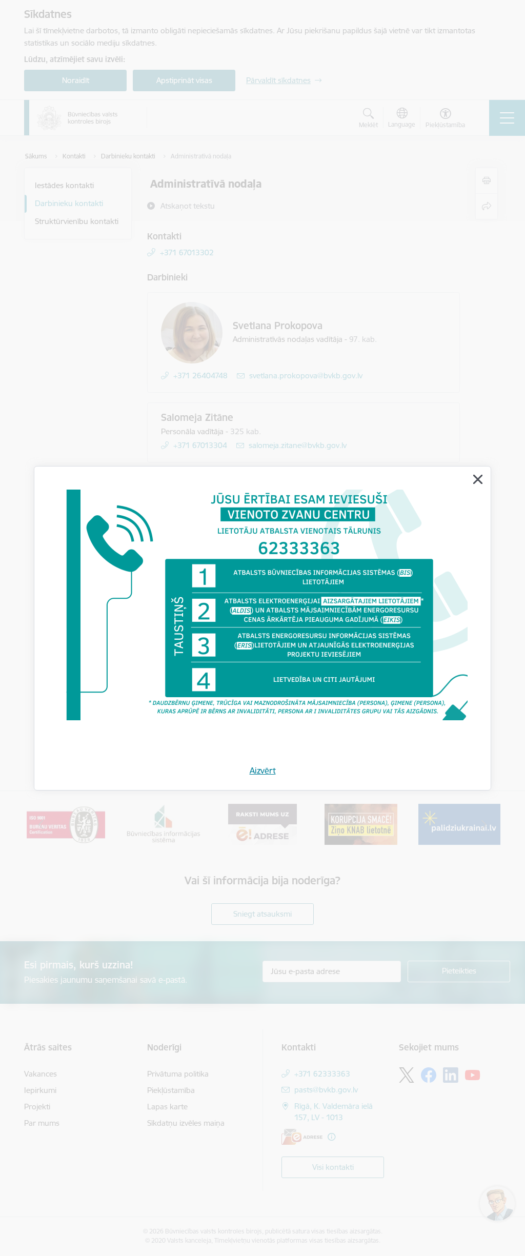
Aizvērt (263, 770)
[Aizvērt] (477, 479)
